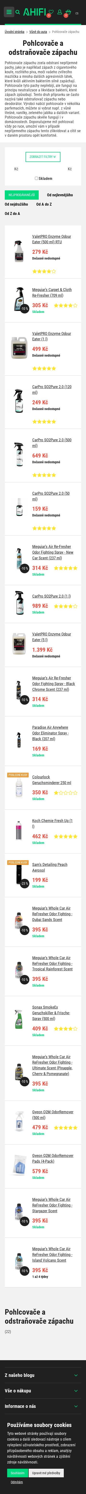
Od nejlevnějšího (60, 195)
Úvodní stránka (14, 32)
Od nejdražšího (16, 204)
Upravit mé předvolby (46, 1473)
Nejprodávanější (22, 195)
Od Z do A (12, 213)
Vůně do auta (38, 32)
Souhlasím (18, 1473)
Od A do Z (44, 204)
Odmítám (17, 1482)
